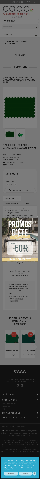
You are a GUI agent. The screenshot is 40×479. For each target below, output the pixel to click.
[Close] (37, 216)
